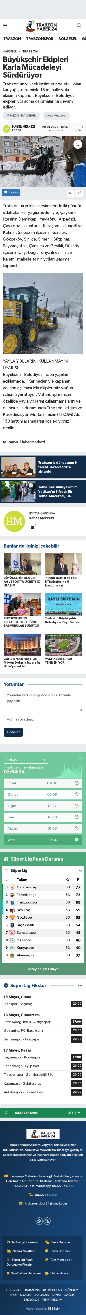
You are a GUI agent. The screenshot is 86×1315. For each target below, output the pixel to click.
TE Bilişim (53, 1308)
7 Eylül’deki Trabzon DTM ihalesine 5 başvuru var (61, 581)
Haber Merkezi (41, 518)
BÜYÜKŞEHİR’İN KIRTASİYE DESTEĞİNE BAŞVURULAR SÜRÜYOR (21, 622)
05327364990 (46, 1195)
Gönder (13, 732)
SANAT (57, 1295)
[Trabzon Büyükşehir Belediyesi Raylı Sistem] (63, 604)
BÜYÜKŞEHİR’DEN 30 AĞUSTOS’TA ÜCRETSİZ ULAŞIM (22, 581)
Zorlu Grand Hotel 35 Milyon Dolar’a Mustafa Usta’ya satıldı (22, 662)
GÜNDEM (72, 1290)
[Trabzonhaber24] (41, 25)
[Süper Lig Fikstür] (80, 986)
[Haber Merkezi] (14, 521)
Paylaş (13, 192)
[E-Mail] (32, 527)
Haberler (10, 51)
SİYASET (26, 1295)
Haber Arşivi (59, 1273)
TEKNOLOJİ (31, 1299)
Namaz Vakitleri (24, 1251)
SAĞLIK (69, 1295)
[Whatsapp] (39, 1221)
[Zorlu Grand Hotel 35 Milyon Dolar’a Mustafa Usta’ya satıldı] (22, 645)
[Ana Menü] (5, 26)
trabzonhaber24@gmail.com (46, 1203)
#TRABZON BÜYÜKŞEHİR (21, 115)
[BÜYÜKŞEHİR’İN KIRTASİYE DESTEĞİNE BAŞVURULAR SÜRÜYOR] (22, 604)
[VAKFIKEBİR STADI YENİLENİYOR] (63, 645)
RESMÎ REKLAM (52, 1299)
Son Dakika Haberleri (26, 1273)
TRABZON (12, 39)
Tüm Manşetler (61, 1259)
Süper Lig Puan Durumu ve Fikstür (20, 1262)
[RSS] (47, 1221)
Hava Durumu (60, 1242)
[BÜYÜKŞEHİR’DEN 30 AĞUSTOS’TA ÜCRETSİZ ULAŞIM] (22, 564)
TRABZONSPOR (39, 39)
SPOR (14, 1295)
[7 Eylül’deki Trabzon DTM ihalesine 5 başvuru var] (63, 564)
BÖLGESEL (67, 39)
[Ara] (79, 26)
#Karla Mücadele (55, 115)
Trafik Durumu (60, 1251)
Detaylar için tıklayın (43, 969)
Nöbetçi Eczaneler (25, 1242)
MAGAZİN (41, 1295)
